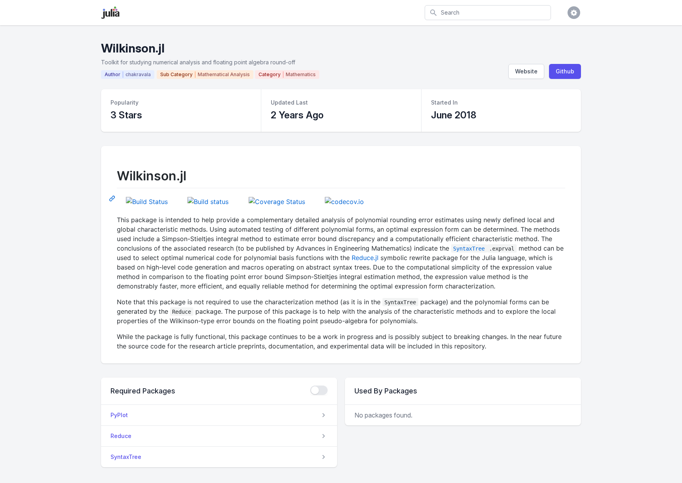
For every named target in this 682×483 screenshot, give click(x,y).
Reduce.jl (365, 258)
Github (565, 71)
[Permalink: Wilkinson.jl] (113, 198)
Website (526, 71)
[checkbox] (319, 390)
